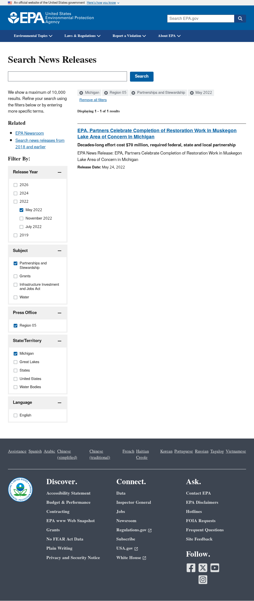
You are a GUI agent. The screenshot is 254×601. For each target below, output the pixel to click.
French (128, 451)
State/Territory (27, 340)
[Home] (51, 17)
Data (121, 493)
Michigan (91, 93)
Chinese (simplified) (67, 454)
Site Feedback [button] (199, 539)
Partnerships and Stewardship (160, 93)
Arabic (49, 451)
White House (128, 557)
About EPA (167, 36)
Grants (53, 530)
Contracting (57, 511)
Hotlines (194, 511)
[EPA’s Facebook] (191, 568)
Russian (201, 451)
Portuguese (183, 451)
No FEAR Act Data (64, 539)
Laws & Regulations (80, 36)
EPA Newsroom (29, 133)
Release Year (25, 172)
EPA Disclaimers (202, 502)
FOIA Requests (201, 520)
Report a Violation (127, 36)
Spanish (35, 451)
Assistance (17, 451)
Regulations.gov (131, 530)
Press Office (25, 312)
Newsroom (126, 520)
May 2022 (203, 93)
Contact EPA (198, 493)
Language (22, 402)
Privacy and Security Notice (73, 557)
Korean (166, 451)
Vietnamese (236, 451)
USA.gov (124, 548)
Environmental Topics (31, 36)
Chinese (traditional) (100, 454)
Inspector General (133, 502)
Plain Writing (59, 548)
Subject (20, 250)
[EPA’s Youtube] (215, 568)
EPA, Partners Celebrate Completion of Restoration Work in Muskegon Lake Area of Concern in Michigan (157, 134)
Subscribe (125, 539)
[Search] (240, 19)
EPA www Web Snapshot (70, 520)
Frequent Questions (205, 530)
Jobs (120, 511)
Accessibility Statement (68, 493)
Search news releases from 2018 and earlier (39, 143)
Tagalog (217, 451)
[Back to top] (240, 587)
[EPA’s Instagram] (203, 580)
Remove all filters (93, 100)
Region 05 (118, 93)
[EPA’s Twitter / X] (203, 568)
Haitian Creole (142, 454)
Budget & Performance (68, 502)
